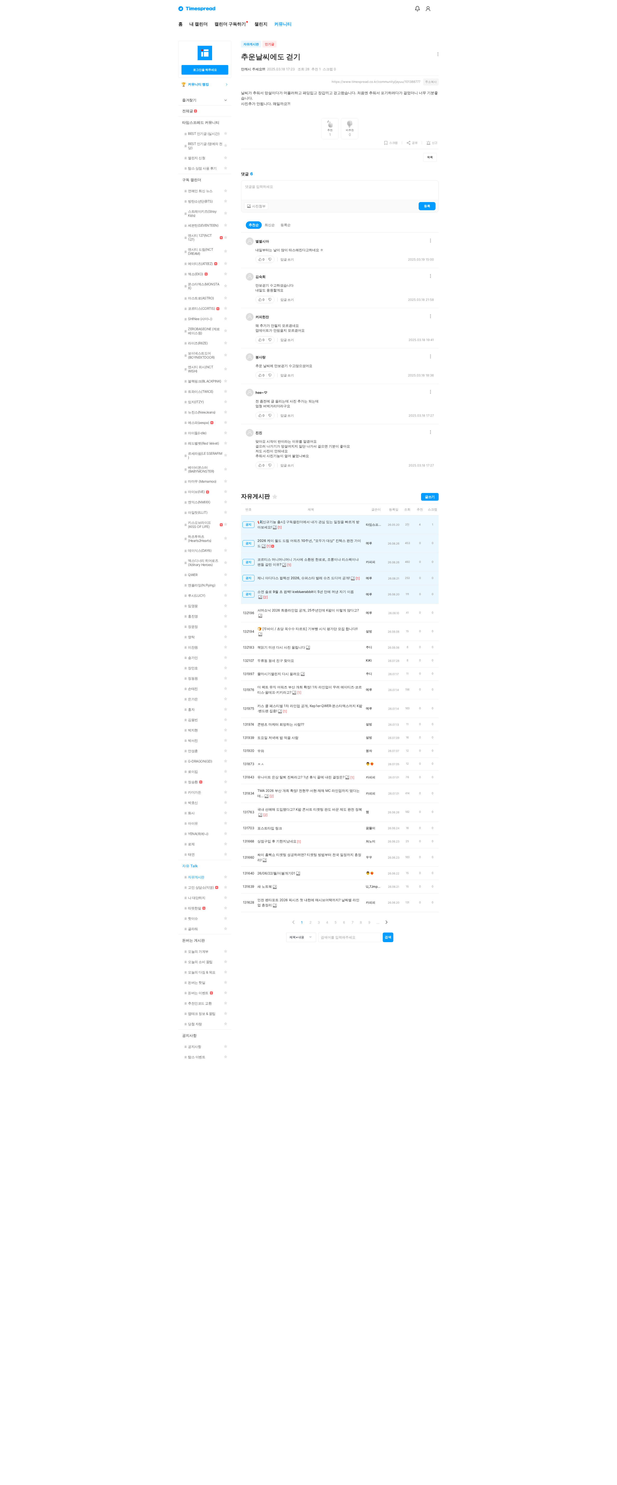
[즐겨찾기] (275, 496)
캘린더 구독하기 (230, 23)
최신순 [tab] (270, 225)
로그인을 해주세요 (205, 70)
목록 (430, 157)
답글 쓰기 (287, 259)
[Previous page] (293, 922)
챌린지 (261, 23)
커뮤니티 (283, 23)
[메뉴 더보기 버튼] (437, 54)
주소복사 (431, 82)
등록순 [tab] (286, 225)
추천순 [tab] (254, 225)
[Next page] (386, 922)
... (377, 922)
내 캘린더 (198, 23)
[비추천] (270, 259)
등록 (427, 206)
